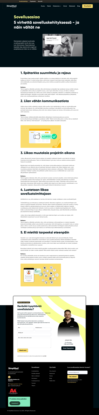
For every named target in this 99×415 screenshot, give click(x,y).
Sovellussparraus (36, 380)
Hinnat (65, 6)
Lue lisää (44, 356)
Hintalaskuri (34, 378)
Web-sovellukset (36, 376)
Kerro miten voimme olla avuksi (25, 337)
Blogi (78, 6)
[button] (57, 6)
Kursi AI (40, 1)
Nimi (19, 327)
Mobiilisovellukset (36, 373)
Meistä (49, 6)
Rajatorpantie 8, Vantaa (16, 384)
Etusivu (43, 6)
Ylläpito (33, 385)
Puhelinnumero (39, 327)
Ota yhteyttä (87, 6)
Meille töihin (52, 380)
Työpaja (34, 383)
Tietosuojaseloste (71, 382)
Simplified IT (15, 403)
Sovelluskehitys (23, 1)
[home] (11, 6)
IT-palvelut (33, 1)
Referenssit (72, 6)
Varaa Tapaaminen (68, 348)
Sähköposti (20, 332)
